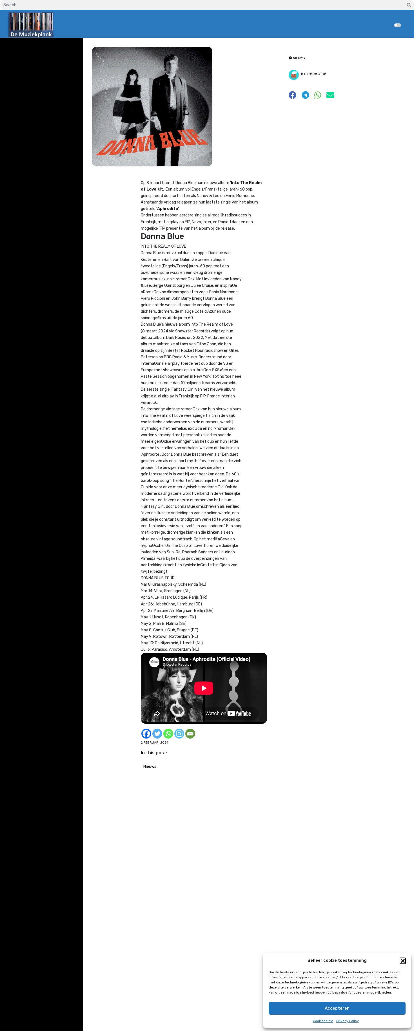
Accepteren (337, 1008)
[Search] (409, 5)
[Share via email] (330, 96)
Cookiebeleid (323, 1021)
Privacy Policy (347, 1021)
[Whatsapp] (168, 734)
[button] (403, 960)
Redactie (317, 74)
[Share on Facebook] (293, 96)
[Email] (190, 734)
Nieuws (149, 766)
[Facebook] (146, 734)
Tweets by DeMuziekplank (32, 46)
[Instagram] (179, 734)
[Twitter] (157, 734)
